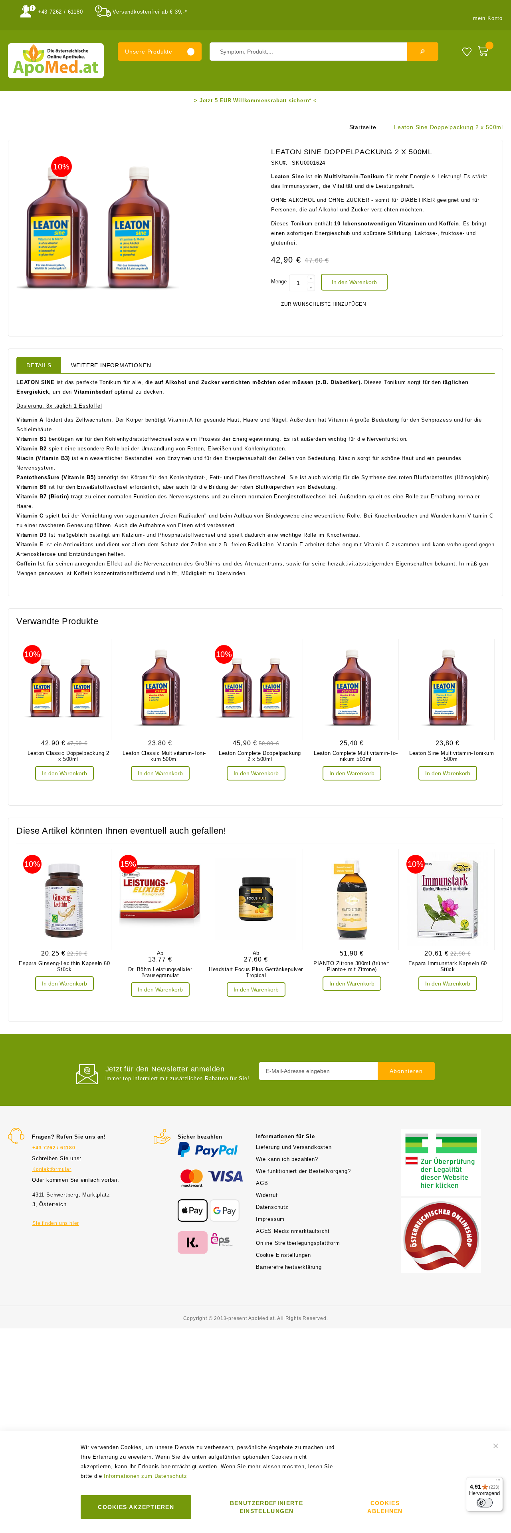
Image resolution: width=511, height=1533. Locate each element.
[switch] (485, 1502)
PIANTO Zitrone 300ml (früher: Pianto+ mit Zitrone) (351, 966)
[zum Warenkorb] (488, 49)
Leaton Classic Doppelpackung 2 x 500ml (68, 756)
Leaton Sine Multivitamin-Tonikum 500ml (451, 756)
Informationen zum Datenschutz (145, 1476)
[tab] (38, 365)
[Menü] (498, 1482)
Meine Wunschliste (467, 51)
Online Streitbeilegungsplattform (298, 1243)
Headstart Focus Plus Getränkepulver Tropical (256, 972)
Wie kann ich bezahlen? (287, 1159)
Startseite (362, 127)
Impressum (270, 1219)
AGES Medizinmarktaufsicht (293, 1231)
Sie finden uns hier (55, 1223)
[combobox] (324, 51)
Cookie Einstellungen (283, 1255)
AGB (262, 1183)
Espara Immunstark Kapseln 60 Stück (447, 966)
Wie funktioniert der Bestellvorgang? (303, 1171)
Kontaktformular (51, 1169)
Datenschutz (272, 1207)
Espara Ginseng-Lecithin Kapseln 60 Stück (64, 966)
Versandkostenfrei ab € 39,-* (150, 12)
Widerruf (266, 1195)
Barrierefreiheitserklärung (289, 1267)
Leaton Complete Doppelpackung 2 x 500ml (260, 756)
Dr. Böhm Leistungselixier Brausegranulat (160, 972)
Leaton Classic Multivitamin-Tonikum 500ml (164, 756)
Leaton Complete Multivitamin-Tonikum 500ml (356, 756)
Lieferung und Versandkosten (294, 1147)
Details (38, 365)
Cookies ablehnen (384, 1507)
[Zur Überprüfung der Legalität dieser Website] (441, 1134)
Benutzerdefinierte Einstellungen (266, 1507)
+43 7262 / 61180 (60, 12)
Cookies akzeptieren (136, 1507)
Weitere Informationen (111, 365)
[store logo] (56, 60)
